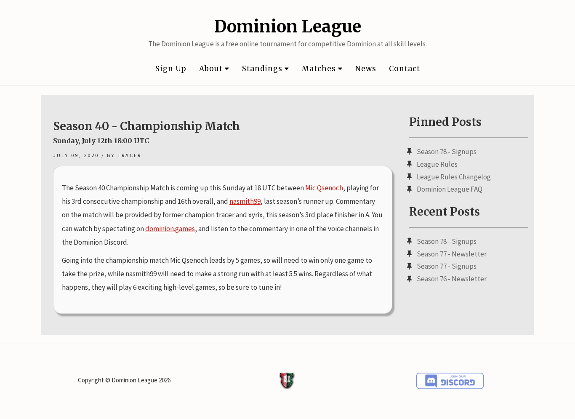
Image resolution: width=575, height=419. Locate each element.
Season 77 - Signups (447, 266)
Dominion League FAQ (449, 189)
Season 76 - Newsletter (452, 278)
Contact (404, 68)
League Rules (437, 164)
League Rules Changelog (454, 176)
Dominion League (287, 26)
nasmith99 (245, 201)
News (365, 68)
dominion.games (170, 228)
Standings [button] (263, 68)
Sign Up (170, 68)
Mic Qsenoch (324, 187)
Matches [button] (320, 68)
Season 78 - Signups (447, 151)
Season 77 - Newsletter (452, 254)
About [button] (212, 68)
